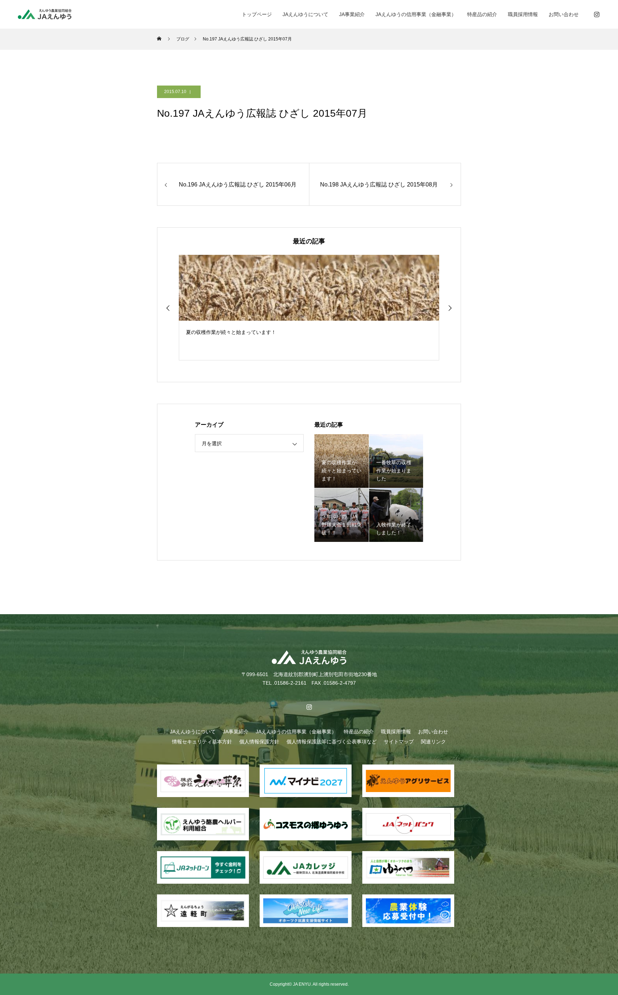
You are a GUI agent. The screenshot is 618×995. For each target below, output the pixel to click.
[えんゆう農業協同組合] (45, 14)
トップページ (257, 14)
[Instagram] (596, 14)
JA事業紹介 (352, 14)
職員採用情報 (523, 14)
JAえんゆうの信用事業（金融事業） (416, 14)
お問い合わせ (564, 14)
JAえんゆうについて (305, 14)
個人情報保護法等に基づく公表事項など (331, 741)
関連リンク (433, 741)
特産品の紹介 (482, 14)
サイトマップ (399, 741)
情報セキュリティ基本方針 (202, 741)
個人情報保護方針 (259, 741)
